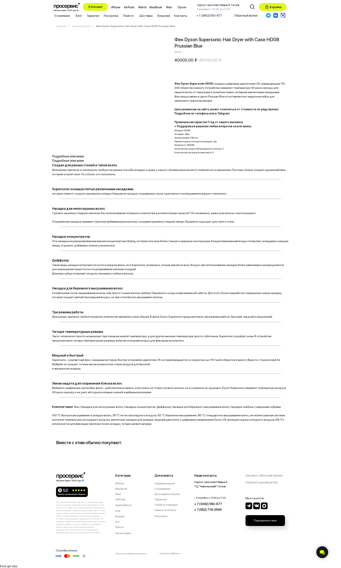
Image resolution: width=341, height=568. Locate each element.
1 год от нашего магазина (225, 122)
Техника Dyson (81, 26)
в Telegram (222, 113)
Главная (61, 26)
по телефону (200, 113)
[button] (95, 7)
